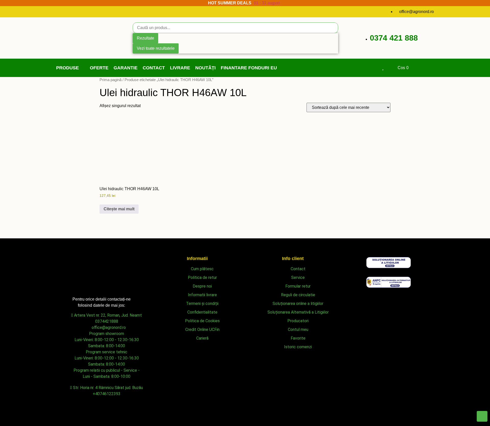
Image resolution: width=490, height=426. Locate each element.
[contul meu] (372, 67)
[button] (70, 68)
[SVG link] (388, 263)
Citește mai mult (119, 209)
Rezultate (145, 38)
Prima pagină (110, 80)
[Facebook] (58, 11)
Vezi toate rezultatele (156, 48)
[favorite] (383, 67)
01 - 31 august (267, 3)
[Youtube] (68, 11)
